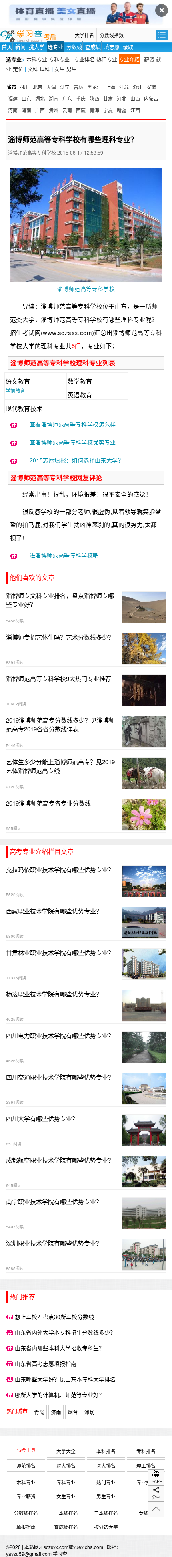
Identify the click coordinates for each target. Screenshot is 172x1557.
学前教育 (16, 390)
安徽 (151, 86)
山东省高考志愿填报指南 (45, 1363)
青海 (94, 110)
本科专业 (36, 59)
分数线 (74, 46)
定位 (18, 69)
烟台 (73, 1412)
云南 (67, 110)
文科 (33, 69)
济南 (56, 1412)
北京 (37, 86)
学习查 (60, 1553)
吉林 (78, 86)
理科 (45, 69)
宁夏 (108, 110)
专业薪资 (26, 1496)
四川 (24, 86)
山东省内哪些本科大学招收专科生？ (59, 1348)
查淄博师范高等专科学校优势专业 (73, 442)
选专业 (55, 46)
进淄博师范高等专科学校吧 (64, 555)
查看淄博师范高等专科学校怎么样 (73, 424)
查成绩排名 (66, 1526)
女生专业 (66, 1496)
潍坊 (89, 1412)
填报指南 (26, 1526)
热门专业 (106, 59)
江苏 (124, 86)
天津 (51, 86)
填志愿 (112, 46)
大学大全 (66, 1451)
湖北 (40, 98)
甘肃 (108, 98)
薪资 (149, 59)
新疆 (121, 110)
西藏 (81, 110)
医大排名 (106, 1465)
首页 (7, 46)
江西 (135, 110)
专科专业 (59, 59)
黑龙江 (94, 86)
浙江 (137, 86)
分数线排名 (26, 1512)
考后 (50, 37)
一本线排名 (66, 1512)
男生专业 (106, 1496)
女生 (59, 69)
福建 (13, 98)
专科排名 (146, 1451)
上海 (110, 86)
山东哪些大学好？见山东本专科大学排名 (65, 1379)
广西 (40, 110)
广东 (67, 98)
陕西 (94, 98)
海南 (26, 110)
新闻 (20, 46)
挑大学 (36, 46)
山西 (135, 98)
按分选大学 (106, 1526)
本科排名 (106, 1451)
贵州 (53, 110)
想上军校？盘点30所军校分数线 (54, 1317)
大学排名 (84, 35)
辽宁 (65, 86)
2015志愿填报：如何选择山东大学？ (77, 460)
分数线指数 (112, 35)
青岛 (39, 1412)
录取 (128, 46)
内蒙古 (151, 98)
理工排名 (146, 1465)
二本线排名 (106, 1512)
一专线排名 (146, 1512)
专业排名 (84, 59)
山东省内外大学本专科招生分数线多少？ (65, 1332)
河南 (13, 110)
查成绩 (93, 46)
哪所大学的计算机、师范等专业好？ (59, 1395)
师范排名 (26, 1465)
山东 (26, 98)
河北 (121, 98)
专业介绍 (129, 59)
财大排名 (66, 1465)
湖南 (53, 98)
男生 (71, 69)
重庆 (81, 98)
